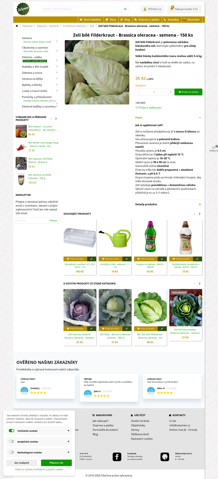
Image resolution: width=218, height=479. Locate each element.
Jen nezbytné (21, 462)
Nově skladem (92, 19)
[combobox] (82, 9)
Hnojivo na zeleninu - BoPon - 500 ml (150, 265)
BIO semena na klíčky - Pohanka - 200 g (40, 176)
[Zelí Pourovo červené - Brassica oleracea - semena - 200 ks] (80, 307)
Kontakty (173, 19)
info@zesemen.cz (179, 425)
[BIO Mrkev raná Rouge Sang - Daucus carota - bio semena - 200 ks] (21, 147)
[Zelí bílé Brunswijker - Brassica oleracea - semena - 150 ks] (185, 307)
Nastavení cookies (142, 438)
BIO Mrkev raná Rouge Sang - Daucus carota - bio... (43, 144)
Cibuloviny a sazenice (35, 49)
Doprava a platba (148, 19)
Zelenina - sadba (34, 58)
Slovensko (193, 19)
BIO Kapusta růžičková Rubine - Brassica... (40, 160)
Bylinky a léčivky (32, 85)
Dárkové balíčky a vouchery (39, 106)
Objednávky (138, 425)
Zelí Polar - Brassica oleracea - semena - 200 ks (115, 336)
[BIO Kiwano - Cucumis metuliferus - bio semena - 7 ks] (21, 131)
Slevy (113, 19)
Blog (127, 19)
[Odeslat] (125, 9)
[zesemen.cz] (23, 9)
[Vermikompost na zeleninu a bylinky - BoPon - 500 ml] (185, 238)
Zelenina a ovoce (32, 73)
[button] (51, 118)
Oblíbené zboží (140, 434)
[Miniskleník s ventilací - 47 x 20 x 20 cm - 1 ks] (80, 238)
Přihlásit (53, 220)
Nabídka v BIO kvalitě (35, 66)
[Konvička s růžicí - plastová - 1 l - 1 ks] (115, 238)
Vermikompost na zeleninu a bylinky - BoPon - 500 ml (185, 265)
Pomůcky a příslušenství (39, 98)
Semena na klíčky (32, 79)
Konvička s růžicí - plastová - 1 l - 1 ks (115, 265)
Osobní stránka (140, 421)
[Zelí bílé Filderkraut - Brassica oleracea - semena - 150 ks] (97, 72)
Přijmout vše (56, 462)
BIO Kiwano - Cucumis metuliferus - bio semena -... (43, 128)
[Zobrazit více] (91, 259)
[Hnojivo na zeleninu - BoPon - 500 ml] (150, 238)
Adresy (135, 430)
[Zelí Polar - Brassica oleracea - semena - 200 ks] (115, 307)
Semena (36, 39)
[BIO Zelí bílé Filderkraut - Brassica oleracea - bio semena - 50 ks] (150, 307)
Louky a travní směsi (34, 91)
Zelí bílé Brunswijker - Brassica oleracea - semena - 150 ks (185, 333)
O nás (172, 421)
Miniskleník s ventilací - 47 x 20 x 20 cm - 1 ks (80, 265)
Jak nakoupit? (101, 421)
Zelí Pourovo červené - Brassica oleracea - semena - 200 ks (80, 338)
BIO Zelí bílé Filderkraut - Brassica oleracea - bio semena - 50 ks (150, 338)
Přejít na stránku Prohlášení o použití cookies (39, 469)
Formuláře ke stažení (105, 430)
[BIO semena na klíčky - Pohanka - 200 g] (21, 179)
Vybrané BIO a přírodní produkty (31, 118)
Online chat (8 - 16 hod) (183, 430)
